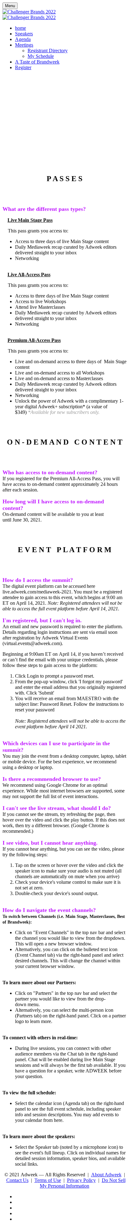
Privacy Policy (81, 1180)
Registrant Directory (48, 50)
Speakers (24, 33)
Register (23, 67)
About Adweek (106, 1174)
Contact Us (17, 1180)
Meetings (24, 45)
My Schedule (41, 56)
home (20, 28)
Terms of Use (47, 1180)
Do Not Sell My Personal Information (83, 1183)
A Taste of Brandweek (37, 61)
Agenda (23, 39)
